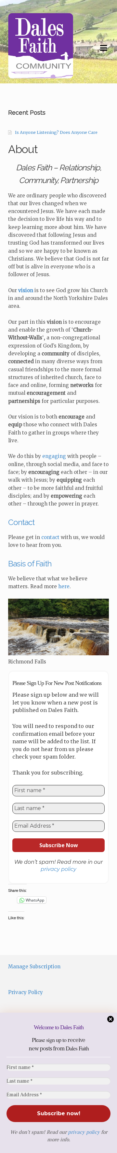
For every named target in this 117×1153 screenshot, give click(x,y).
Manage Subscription (34, 966)
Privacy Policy (25, 992)
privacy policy (84, 1132)
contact (50, 537)
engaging (54, 456)
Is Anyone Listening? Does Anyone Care (56, 132)
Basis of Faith (29, 563)
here (64, 586)
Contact (21, 522)
